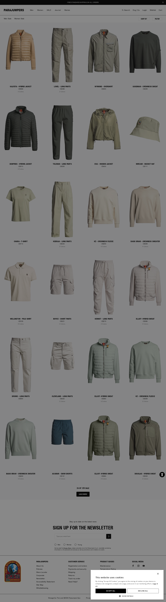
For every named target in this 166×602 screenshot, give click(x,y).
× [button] (158, 574)
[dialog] (83, 301)
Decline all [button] (143, 591)
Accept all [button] (110, 591)
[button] (127, 596)
